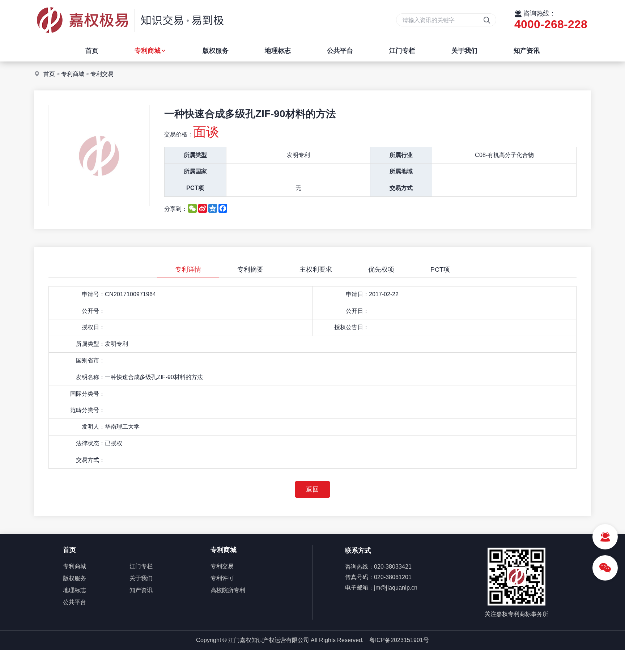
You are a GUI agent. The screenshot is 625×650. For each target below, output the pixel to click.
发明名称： (90, 377)
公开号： (93, 311)
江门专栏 (402, 50)
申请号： (93, 294)
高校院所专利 (228, 590)
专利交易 (102, 74)
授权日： (93, 327)
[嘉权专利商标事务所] (130, 38)
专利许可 (222, 578)
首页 (91, 50)
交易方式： (90, 460)
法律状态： (90, 443)
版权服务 (216, 50)
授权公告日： (351, 327)
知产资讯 (527, 50)
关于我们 (464, 50)
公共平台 (340, 50)
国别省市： (90, 360)
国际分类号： (87, 394)
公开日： (357, 311)
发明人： (93, 427)
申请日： (357, 294)
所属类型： (90, 344)
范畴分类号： (87, 410)
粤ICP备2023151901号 (399, 640)
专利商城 (148, 50)
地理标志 (278, 50)
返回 (312, 489)
